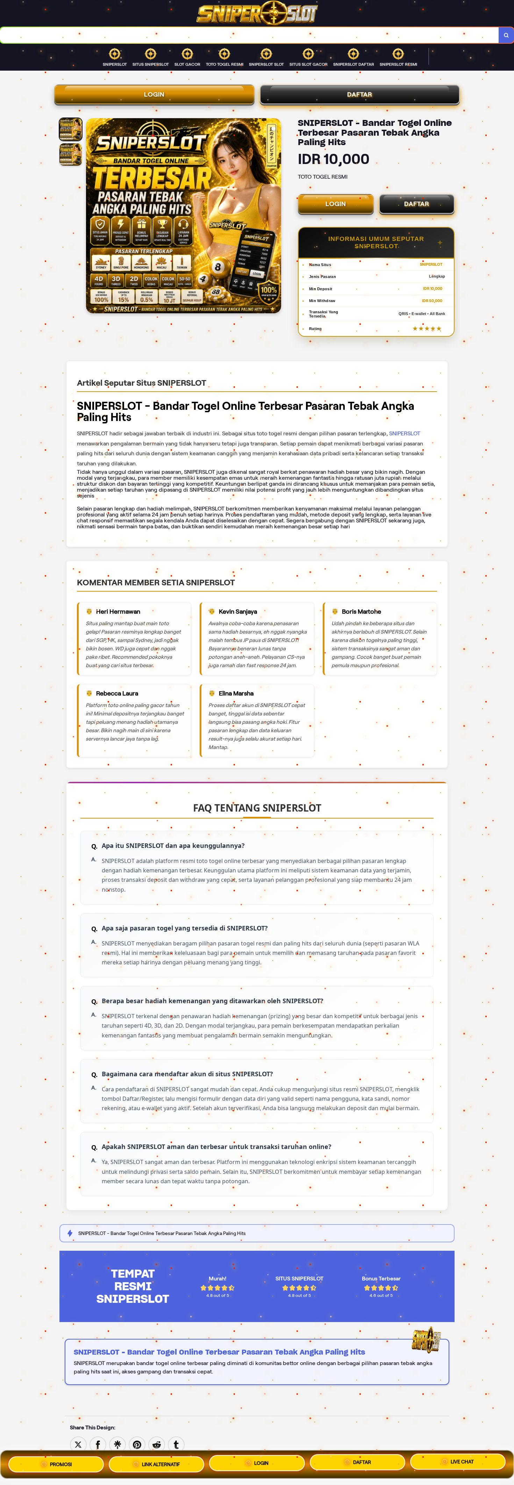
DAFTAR (359, 94)
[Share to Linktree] (117, 1444)
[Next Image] (275, 217)
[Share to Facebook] (98, 1444)
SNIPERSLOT (404, 433)
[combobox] (249, 35)
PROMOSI (61, 1463)
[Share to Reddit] (156, 1444)
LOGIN (154, 94)
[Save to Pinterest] (137, 1444)
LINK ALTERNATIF (161, 1463)
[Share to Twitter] (78, 1444)
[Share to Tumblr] (176, 1444)
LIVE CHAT (462, 1464)
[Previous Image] (91, 217)
